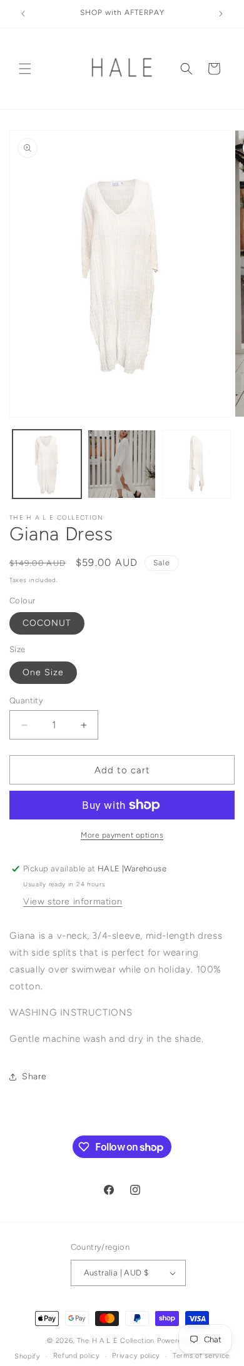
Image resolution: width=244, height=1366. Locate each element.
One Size (43, 672)
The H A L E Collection (116, 1341)
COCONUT (47, 623)
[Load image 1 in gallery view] (47, 464)
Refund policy (76, 1356)
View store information (72, 901)
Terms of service (201, 1356)
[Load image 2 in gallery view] (122, 464)
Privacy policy (136, 1356)
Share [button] (34, 1076)
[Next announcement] (221, 13)
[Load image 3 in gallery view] (196, 464)
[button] (25, 68)
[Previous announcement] (23, 13)
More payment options (122, 835)
